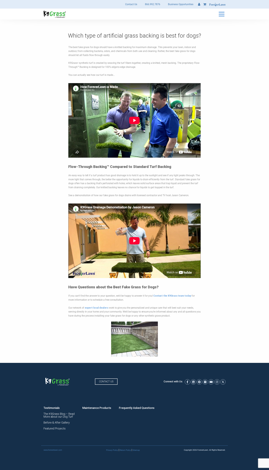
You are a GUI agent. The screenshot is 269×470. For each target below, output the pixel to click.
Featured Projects (54, 428)
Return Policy (125, 450)
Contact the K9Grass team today (172, 295)
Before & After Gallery (56, 422)
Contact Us (131, 4)
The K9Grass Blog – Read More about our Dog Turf (59, 415)
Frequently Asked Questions (136, 408)
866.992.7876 (152, 4)
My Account (199, 4)
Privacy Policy (112, 450)
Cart (204, 4)
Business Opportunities (180, 4)
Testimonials (51, 408)
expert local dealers (96, 307)
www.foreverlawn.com (53, 450)
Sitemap (136, 450)
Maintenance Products (96, 408)
